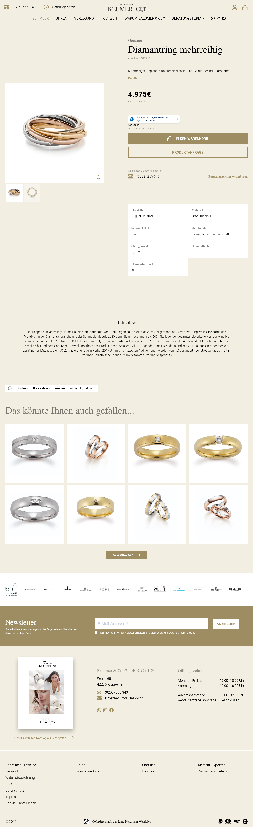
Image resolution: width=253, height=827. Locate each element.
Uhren (61, 18)
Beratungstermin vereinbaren (228, 176)
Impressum (14, 797)
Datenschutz (14, 790)
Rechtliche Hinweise (20, 765)
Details (132, 78)
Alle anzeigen (126, 554)
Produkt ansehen (35, 475)
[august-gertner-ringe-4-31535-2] (14, 193)
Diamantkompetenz (212, 771)
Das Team (149, 771)
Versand (11, 771)
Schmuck (40, 18)
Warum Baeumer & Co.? (145, 18)
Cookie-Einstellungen (20, 803)
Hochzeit (109, 18)
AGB (8, 784)
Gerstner (60, 388)
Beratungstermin (188, 18)
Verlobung (84, 18)
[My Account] (234, 7)
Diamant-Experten (211, 765)
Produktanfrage (187, 152)
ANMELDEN (226, 624)
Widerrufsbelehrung (20, 778)
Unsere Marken (41, 388)
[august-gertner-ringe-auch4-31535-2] (32, 193)
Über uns (148, 765)
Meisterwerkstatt (89, 771)
